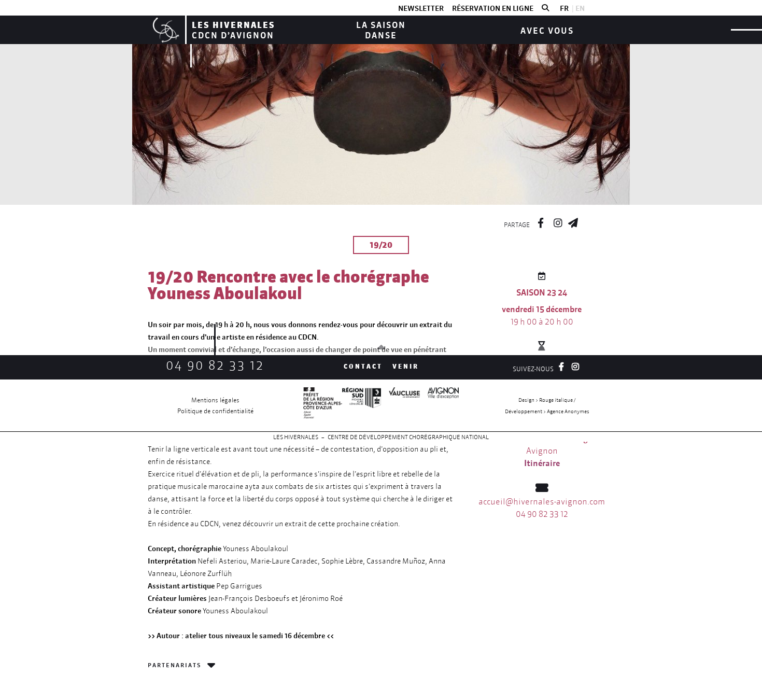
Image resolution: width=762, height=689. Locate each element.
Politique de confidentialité (215, 410)
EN (580, 8)
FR (564, 8)
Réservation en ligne (492, 8)
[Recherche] (545, 8)
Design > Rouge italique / (546, 400)
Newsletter (421, 8)
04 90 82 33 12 (215, 365)
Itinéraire (542, 463)
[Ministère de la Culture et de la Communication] (322, 405)
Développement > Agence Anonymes (547, 411)
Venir (405, 366)
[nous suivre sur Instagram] (558, 221)
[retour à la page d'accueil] (164, 30)
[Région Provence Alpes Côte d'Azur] (361, 405)
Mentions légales (215, 400)
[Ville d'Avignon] (439, 405)
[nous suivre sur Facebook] (540, 221)
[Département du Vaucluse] (400, 405)
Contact (363, 366)
